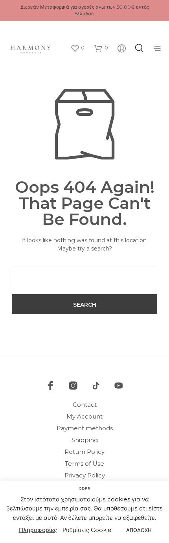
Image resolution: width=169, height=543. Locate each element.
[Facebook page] (50, 385)
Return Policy (84, 451)
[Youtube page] (118, 385)
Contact (85, 404)
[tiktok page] (96, 385)
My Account (84, 416)
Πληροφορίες (38, 530)
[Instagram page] (73, 385)
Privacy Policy (84, 475)
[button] (77, 48)
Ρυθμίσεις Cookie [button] (87, 530)
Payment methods (85, 428)
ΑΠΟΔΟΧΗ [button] (139, 530)
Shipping (85, 440)
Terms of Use (84, 463)
